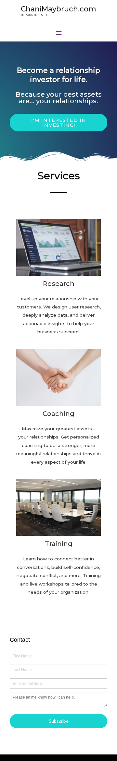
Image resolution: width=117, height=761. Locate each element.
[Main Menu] (58, 33)
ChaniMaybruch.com (58, 9)
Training (58, 544)
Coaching (58, 414)
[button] (58, 122)
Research (58, 284)
